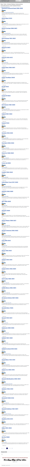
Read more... (4, 16)
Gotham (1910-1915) (7, 259)
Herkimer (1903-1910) (7, 389)
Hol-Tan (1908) (6, 437)
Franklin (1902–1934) (7, 172)
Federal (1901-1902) (7, 114)
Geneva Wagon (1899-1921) (9, 220)
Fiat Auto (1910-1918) (7, 133)
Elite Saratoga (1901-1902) (9, 38)
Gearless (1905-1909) (7, 191)
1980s (21, 457)
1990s (23, 457)
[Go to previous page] (3, 448)
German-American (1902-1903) (10, 230)
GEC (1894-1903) (6, 201)
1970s (19, 457)
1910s (7, 457)
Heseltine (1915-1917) (7, 418)
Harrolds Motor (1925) (7, 308)
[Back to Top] (28, 465)
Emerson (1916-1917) (7, 57)
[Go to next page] (11, 448)
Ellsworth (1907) (6, 47)
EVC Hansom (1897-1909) (8, 104)
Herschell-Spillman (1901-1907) (10, 408)
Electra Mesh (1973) (7, 18)
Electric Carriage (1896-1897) (9, 28)
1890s (3, 457)
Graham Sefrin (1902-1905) (9, 268)
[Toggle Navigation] (29, 1)
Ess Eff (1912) (5, 86)
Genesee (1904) (6, 210)
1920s (9, 457)
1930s (11, 457)
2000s (25, 457)
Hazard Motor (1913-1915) (8, 359)
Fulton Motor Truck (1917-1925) (10, 182)
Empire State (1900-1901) (8, 67)
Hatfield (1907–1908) (7, 338)
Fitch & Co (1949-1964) (8, 153)
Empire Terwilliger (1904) (8, 77)
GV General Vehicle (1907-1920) (10, 297)
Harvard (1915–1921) (7, 317)
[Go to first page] (2, 448)
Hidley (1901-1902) (7, 428)
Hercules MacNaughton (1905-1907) (11, 378)
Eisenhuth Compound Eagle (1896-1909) (12, 8)
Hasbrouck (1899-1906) (8, 328)
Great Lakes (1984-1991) (8, 278)
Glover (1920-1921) (7, 250)
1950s (15, 457)
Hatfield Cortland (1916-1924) (9, 348)
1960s (17, 457)
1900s (5, 457)
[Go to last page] (12, 448)
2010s (27, 457)
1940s (13, 457)
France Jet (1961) (6, 163)
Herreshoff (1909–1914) (8, 398)
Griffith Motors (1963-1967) (9, 287)
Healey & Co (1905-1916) (8, 369)
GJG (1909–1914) (6, 240)
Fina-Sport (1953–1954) (8, 143)
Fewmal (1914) (5, 123)
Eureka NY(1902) (6, 95)
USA (2, 9)
